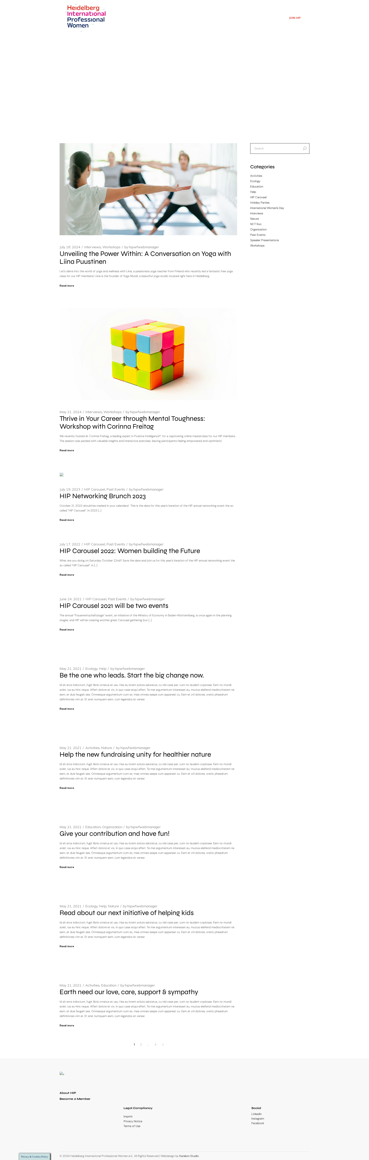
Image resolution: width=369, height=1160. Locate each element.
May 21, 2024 (70, 412)
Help (102, 669)
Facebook (257, 1123)
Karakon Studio (189, 1156)
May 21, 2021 (70, 669)
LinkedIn (256, 1114)
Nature (106, 748)
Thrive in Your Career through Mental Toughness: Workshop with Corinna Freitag (132, 422)
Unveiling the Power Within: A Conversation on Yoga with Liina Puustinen (145, 258)
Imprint (128, 1116)
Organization (112, 827)
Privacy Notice (133, 1121)
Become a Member (75, 1099)
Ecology (91, 669)
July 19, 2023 (70, 489)
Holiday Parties (259, 203)
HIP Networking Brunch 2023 (103, 496)
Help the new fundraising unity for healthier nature (135, 754)
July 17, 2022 (70, 544)
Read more (67, 285)
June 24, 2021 (71, 599)
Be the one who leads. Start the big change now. (132, 675)
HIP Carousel (94, 489)
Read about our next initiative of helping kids (127, 913)
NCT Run (255, 224)
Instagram (257, 1119)
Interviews (92, 247)
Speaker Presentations (264, 240)
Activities (92, 748)
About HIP (68, 1093)
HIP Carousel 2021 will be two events (114, 606)
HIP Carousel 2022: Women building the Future (130, 551)
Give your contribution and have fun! (115, 834)
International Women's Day (267, 208)
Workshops (111, 247)
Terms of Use (132, 1126)
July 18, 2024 (70, 247)
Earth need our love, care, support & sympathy (129, 992)
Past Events (115, 489)
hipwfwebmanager (141, 247)
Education (93, 827)
